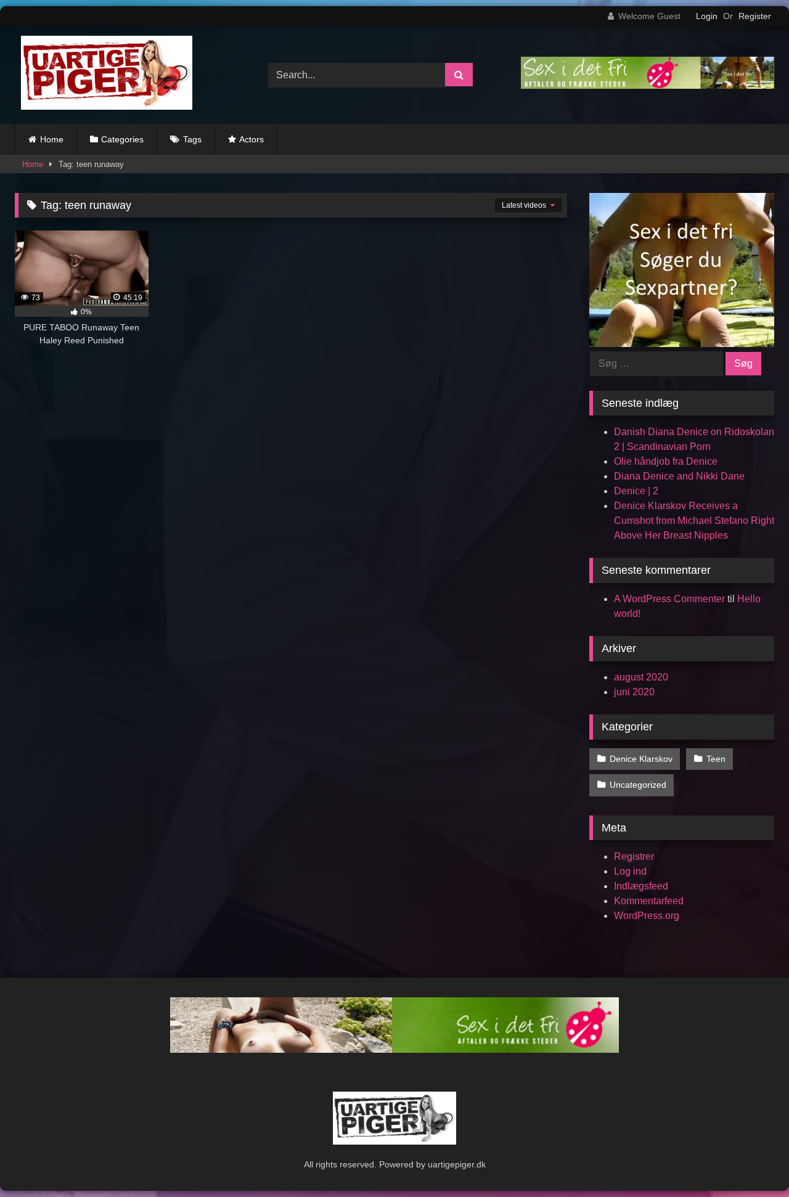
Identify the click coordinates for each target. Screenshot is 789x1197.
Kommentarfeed (649, 901)
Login (706, 16)
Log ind (630, 871)
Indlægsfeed (641, 886)
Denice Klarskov (641, 759)
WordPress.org (646, 915)
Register (754, 16)
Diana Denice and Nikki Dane (679, 476)
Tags (192, 139)
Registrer (634, 856)
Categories (122, 139)
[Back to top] (750, 1160)
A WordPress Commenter (669, 599)
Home (51, 139)
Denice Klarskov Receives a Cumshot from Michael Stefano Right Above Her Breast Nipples (694, 520)
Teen (716, 759)
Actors (251, 139)
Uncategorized (638, 785)
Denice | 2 (636, 491)
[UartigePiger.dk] (103, 75)
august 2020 (641, 677)
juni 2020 (634, 692)
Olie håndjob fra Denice (665, 461)
